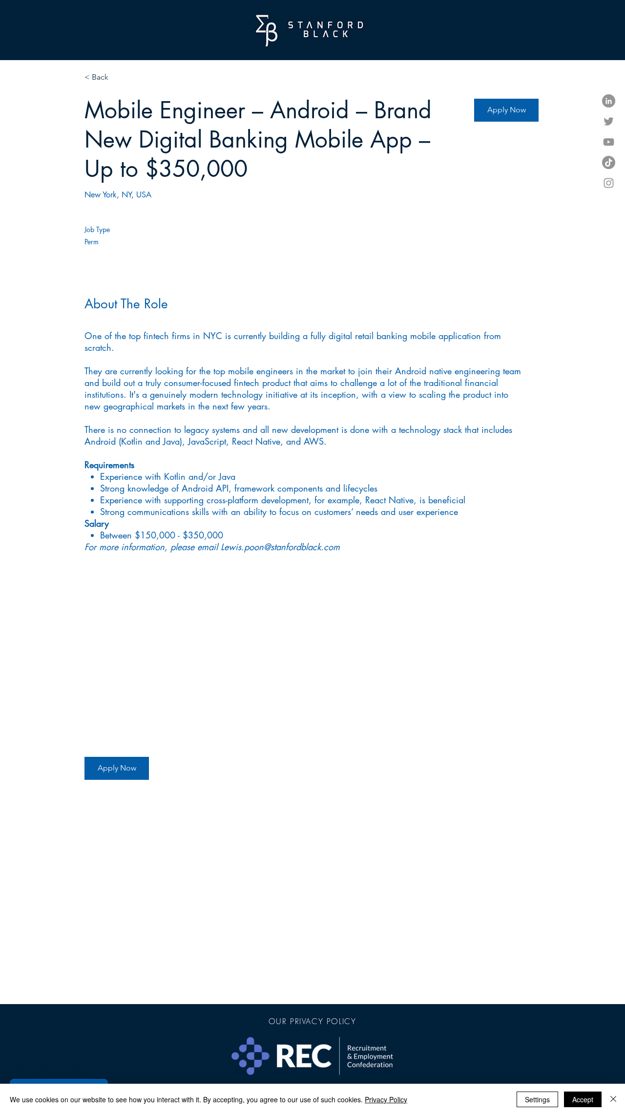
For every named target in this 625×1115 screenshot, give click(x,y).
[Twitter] (608, 121)
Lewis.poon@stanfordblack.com (280, 547)
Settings (537, 1099)
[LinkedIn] (608, 100)
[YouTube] (608, 142)
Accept (582, 1099)
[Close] (613, 1099)
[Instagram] (608, 183)
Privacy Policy (386, 1099)
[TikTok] (608, 162)
